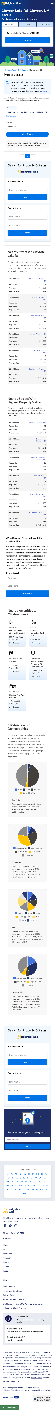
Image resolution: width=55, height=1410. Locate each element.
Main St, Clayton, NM (37, 422)
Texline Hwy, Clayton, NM (37, 370)
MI (17, 1181)
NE (7, 1185)
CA (24, 1174)
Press (5, 1271)
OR (43, 1185)
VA (33, 1189)
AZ (20, 1174)
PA (47, 1185)
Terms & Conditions (11, 1381)
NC (40, 1181)
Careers (6, 1266)
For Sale (27, 24)
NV (25, 1185)
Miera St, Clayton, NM (39, 298)
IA (17, 1177)
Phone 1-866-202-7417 (13, 1233)
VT (37, 1189)
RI (8, 1189)
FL (46, 1174)
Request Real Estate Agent (43, 1398)
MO (27, 1181)
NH (12, 1185)
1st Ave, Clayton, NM (37, 334)
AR (16, 1174)
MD (8, 1181)
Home (5, 1245)
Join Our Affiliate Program (14, 1308)
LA (40, 1177)
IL (24, 1177)
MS (31, 1181)
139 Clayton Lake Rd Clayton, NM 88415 (26, 112)
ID (21, 1177)
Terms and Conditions (12, 1291)
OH (34, 1185)
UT (28, 1189)
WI (46, 1189)
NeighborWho (10, 70)
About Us (7, 1258)
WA (41, 1189)
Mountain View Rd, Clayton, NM (38, 458)
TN (20, 1189)
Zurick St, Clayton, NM (38, 351)
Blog (5, 1249)
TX (24, 1189)
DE (42, 1174)
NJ (16, 1185)
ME (13, 1181)
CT (33, 1174)
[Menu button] (52, 3)
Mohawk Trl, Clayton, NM (37, 280)
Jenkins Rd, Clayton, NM (38, 495)
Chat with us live (14, 1328)
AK (8, 1174)
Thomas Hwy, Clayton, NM (40, 440)
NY (29, 1185)
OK (38, 1185)
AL (12, 1174)
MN (22, 1181)
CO (29, 1174)
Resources (7, 1253)
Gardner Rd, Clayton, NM (37, 513)
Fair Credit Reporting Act (19, 1363)
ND (45, 1181)
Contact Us (8, 1262)
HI (13, 1177)
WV (24, 1193)
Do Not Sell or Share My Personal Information (23, 1304)
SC (11, 1189)
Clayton (25, 70)
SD (16, 1189)
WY (29, 1193)
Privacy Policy (9, 1295)
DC (37, 1174)
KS (31, 1177)
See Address (11, 116)
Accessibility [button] (8, 1397)
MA (44, 1177)
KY (36, 1177)
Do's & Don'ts (9, 1286)
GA (9, 1177)
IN (28, 1177)
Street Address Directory (14, 1299)
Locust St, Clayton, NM (38, 317)
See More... (44, 91)
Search (27, 197)
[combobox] (27, 33)
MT (36, 1181)
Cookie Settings (9, 1408)
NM (19, 70)
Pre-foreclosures (45, 24)
